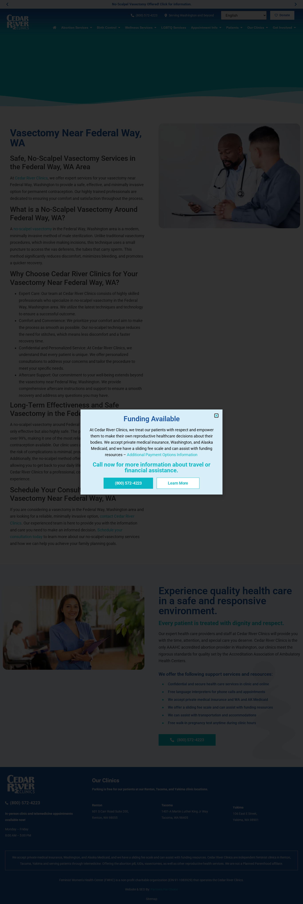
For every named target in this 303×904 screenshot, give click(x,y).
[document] (151, 452)
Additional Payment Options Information (162, 454)
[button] (216, 415)
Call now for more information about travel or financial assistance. (152, 467)
